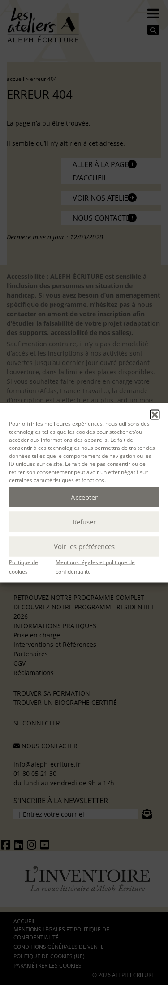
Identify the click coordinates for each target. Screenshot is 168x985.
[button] (154, 414)
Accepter (84, 497)
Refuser (84, 521)
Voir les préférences (84, 546)
